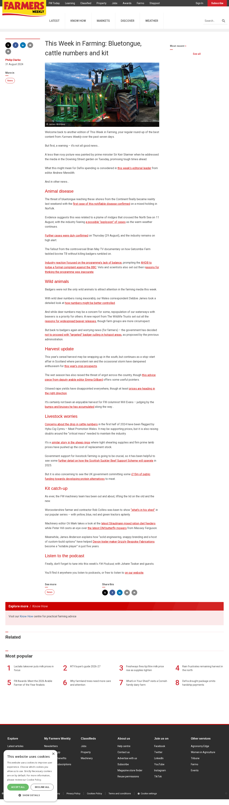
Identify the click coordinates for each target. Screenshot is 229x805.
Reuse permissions (128, 776)
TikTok (158, 776)
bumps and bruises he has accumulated (69, 406)
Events (195, 770)
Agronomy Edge (200, 746)
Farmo (140, 3)
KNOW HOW (78, 20)
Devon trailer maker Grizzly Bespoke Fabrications (124, 541)
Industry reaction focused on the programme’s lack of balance (83, 262)
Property (101, 3)
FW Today (54, 3)
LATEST (54, 20)
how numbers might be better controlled (90, 303)
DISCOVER (127, 20)
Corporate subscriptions (57, 764)
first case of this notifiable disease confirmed (101, 203)
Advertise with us (127, 758)
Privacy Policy (73, 793)
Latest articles (15, 746)
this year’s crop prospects (80, 366)
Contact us (124, 752)
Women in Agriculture (203, 752)
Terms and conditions (120, 793)
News (10, 80)
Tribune (195, 758)
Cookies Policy (94, 793)
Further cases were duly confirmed (66, 235)
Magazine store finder (130, 770)
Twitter (158, 752)
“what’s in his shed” (143, 510)
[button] (30, 795)
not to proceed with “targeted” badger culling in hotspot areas (83, 334)
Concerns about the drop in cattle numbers (71, 424)
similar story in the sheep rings (71, 442)
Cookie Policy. (34, 779)
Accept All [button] (18, 787)
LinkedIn (159, 758)
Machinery (87, 758)
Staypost (155, 3)
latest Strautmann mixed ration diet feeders (128, 523)
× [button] (53, 754)
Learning (70, 3)
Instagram (160, 770)
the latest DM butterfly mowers (107, 528)
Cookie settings (149, 793)
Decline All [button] (42, 787)
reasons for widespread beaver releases (70, 321)
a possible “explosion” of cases (106, 222)
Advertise (54, 9)
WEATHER (151, 20)
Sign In (199, 3)
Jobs (114, 3)
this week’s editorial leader (134, 168)
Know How (26, 616)
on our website (134, 572)
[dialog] (30, 775)
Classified (85, 3)
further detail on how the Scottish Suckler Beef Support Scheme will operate (105, 460)
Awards (127, 3)
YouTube (159, 764)
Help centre (124, 746)
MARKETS (103, 20)
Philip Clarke (13, 60)
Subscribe (217, 3)
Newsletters (51, 746)
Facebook (159, 746)
